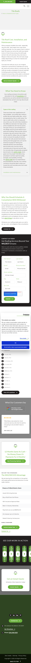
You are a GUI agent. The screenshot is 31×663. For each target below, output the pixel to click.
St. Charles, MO (8, 361)
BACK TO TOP (14, 661)
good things (8, 218)
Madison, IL (7, 377)
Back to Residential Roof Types (11, 13)
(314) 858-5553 (8, 1)
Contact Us (7, 229)
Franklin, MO (7, 367)
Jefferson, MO (8, 371)
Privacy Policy (22, 655)
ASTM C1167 (9, 159)
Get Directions (8, 629)
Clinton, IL (7, 384)
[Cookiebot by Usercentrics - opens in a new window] (23, 315)
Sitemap (14, 655)
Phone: (11, 632)
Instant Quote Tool (9, 527)
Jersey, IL (6, 374)
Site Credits (8, 655)
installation (20, 96)
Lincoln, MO (7, 354)
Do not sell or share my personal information (15, 347)
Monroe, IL (7, 387)
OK (15, 343)
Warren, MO (7, 357)
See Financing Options (14, 461)
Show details (23, 338)
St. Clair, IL (7, 380)
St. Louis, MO (8, 364)
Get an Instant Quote (10, 81)
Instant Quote (23, 1)
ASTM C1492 (17, 152)
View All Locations (9, 392)
